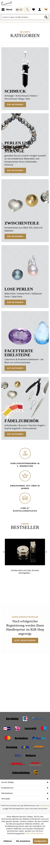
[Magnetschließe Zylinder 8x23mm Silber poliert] (25, 552)
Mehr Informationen (34, 833)
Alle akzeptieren (23, 841)
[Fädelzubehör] (25, 408)
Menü (9, 9)
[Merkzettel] (33, 9)
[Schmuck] (25, 78)
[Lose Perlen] (25, 276)
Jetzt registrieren (25, 640)
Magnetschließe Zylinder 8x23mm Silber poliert (25, 571)
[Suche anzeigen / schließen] (27, 9)
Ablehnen (7, 841)
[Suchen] (46, 17)
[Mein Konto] (39, 9)
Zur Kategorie (15, 104)
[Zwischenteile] (25, 210)
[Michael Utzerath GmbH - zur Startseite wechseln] (6, 3)
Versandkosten (44, 805)
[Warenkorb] (45, 9)
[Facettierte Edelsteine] (25, 342)
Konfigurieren (40, 841)
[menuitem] (7, 9)
